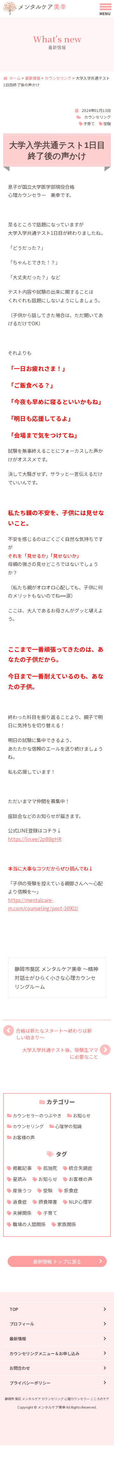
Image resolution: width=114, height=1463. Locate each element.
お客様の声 (24, 1137)
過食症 (20, 1201)
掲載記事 (22, 1168)
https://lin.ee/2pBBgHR (34, 838)
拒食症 (71, 1190)
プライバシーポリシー (30, 1383)
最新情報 (18, 1339)
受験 (107, 123)
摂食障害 (47, 1201)
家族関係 (66, 1224)
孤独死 (50, 1168)
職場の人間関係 (29, 1224)
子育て (89, 123)
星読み (20, 1179)
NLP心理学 (80, 1201)
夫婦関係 (22, 1212)
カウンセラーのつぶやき (37, 1115)
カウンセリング (97, 117)
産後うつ (22, 1190)
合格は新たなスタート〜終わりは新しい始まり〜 (54, 1034)
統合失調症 (80, 1168)
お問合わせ (20, 1368)
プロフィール (22, 1324)
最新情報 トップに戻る (57, 1261)
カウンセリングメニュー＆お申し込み (44, 1353)
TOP (14, 1309)
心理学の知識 (68, 1126)
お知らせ (82, 1115)
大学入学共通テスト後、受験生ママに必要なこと (60, 1053)
